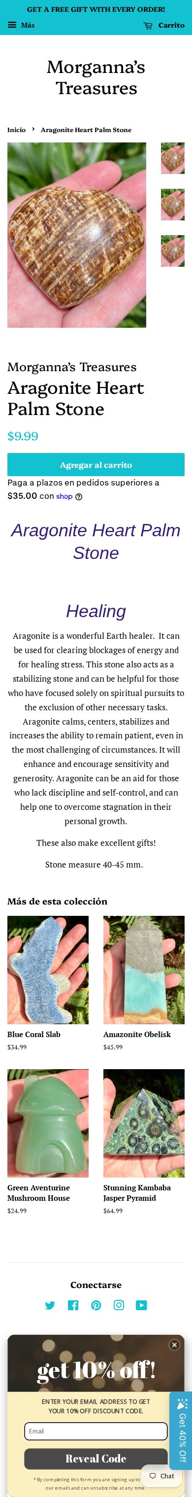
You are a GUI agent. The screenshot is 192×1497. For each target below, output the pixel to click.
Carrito (171, 25)
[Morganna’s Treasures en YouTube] (141, 1307)
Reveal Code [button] (96, 1458)
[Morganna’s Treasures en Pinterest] (96, 1307)
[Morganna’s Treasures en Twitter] (50, 1307)
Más (26, 25)
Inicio (16, 129)
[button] (174, 1345)
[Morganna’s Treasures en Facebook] (73, 1307)
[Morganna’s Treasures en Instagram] (118, 1307)
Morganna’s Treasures (96, 76)
